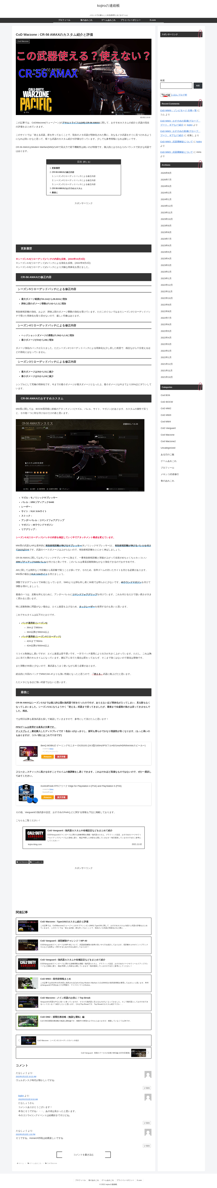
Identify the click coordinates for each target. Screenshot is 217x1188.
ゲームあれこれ (37, 862)
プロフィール (80, 1180)
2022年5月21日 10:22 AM (26, 1076)
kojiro (21, 1095)
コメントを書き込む (83, 1154)
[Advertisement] (83, 222)
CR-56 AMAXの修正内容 (63, 172)
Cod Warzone (23, 862)
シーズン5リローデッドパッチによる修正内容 (75, 176)
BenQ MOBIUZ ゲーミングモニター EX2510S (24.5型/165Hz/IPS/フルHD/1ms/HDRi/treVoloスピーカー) (93, 745)
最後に (55, 192)
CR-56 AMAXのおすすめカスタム (67, 188)
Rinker (51, 748)
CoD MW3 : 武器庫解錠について (176, 141)
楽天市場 (61, 756)
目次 (79, 161)
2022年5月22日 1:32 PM (25, 1134)
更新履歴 (56, 168)
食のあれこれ (93, 1180)
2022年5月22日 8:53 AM (28, 1099)
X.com (139, 1180)
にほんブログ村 (179, 95)
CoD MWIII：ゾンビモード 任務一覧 (178, 110)
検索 (162, 80)
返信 (148, 1088)
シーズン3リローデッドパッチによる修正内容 (75, 184)
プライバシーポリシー (125, 1180)
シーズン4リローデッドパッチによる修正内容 (75, 180)
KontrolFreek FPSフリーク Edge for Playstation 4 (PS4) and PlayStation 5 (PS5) (81, 786)
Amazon (47, 756)
